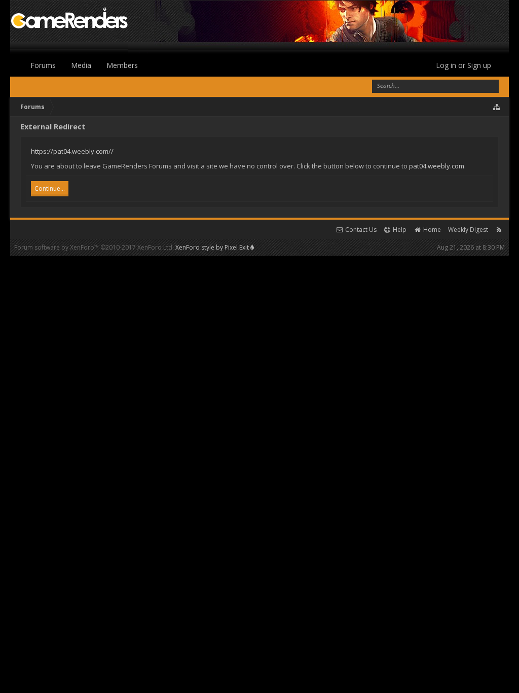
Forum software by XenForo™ (94, 247)
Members (122, 65)
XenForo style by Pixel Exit (212, 247)
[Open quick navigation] (497, 107)
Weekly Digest (468, 229)
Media (81, 65)
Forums (43, 65)
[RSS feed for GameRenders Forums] (499, 229)
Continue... (49, 188)
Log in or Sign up (463, 65)
